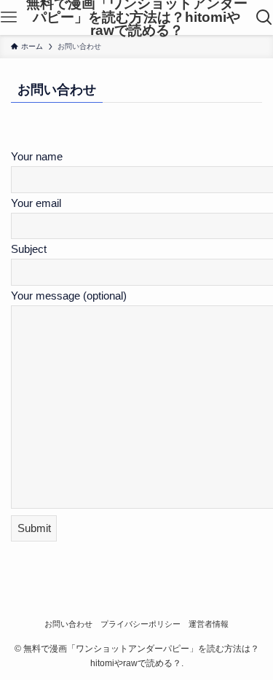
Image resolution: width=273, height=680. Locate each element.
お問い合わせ (68, 624)
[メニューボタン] (8, 17)
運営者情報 (209, 624)
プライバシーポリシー (140, 624)
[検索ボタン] (264, 17)
